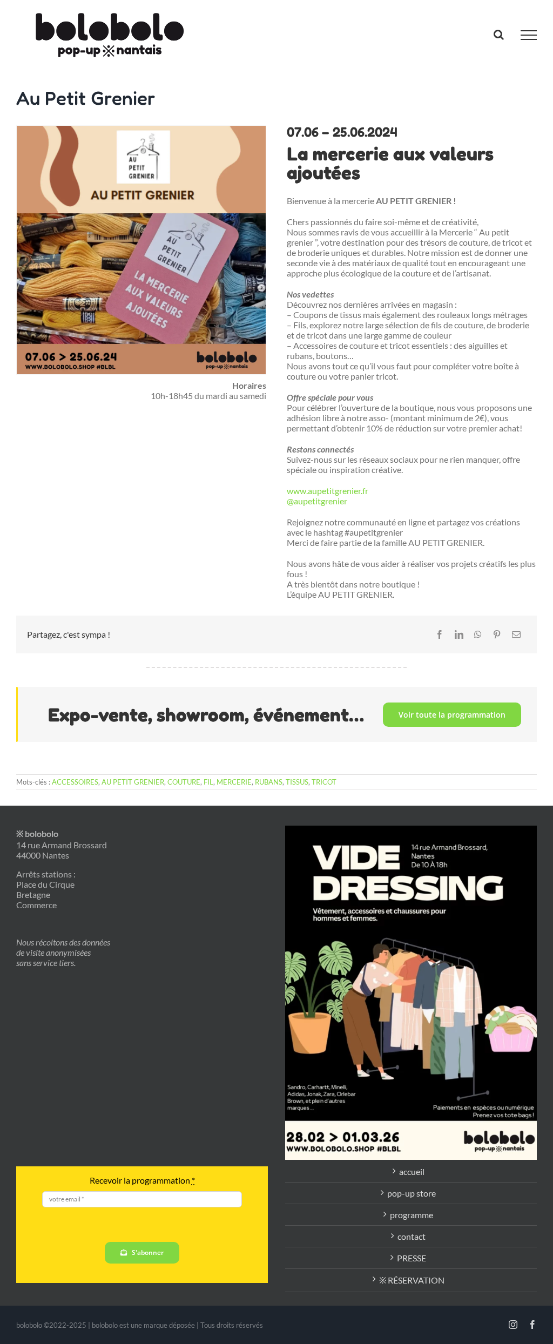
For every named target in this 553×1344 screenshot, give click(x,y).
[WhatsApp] (478, 634)
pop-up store (411, 1193)
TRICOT (324, 782)
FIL (208, 782)
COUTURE (183, 782)
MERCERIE (234, 782)
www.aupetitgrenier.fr (327, 490)
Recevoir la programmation (142, 1180)
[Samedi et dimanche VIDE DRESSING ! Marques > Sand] (411, 993)
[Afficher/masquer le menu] (528, 35)
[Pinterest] (497, 634)
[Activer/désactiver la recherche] (499, 34)
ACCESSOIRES (75, 782)
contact (411, 1236)
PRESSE (411, 1258)
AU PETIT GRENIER (133, 782)
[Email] (516, 634)
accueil (411, 1171)
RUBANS (268, 782)
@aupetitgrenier (317, 501)
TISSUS (297, 782)
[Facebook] (439, 634)
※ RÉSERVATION (411, 1280)
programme (411, 1215)
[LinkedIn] (459, 634)
